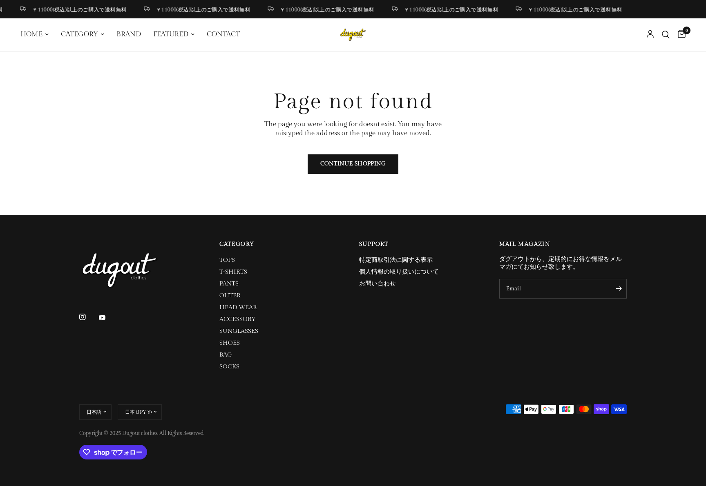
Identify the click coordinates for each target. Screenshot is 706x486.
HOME (31, 34)
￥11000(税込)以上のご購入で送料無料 (76, 10)
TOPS (227, 259)
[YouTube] (108, 318)
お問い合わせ (377, 283)
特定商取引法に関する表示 (396, 259)
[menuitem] (37, 35)
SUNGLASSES (238, 331)
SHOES (229, 342)
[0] (680, 34)
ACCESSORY (237, 319)
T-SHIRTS (233, 271)
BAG (225, 354)
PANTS (229, 283)
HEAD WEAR (238, 307)
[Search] (666, 34)
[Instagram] (88, 317)
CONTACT (223, 34)
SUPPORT (374, 244)
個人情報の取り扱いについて (399, 271)
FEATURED (170, 34)
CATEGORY (79, 34)
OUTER (230, 295)
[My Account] (650, 34)
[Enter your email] (618, 289)
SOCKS (229, 366)
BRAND (128, 34)
